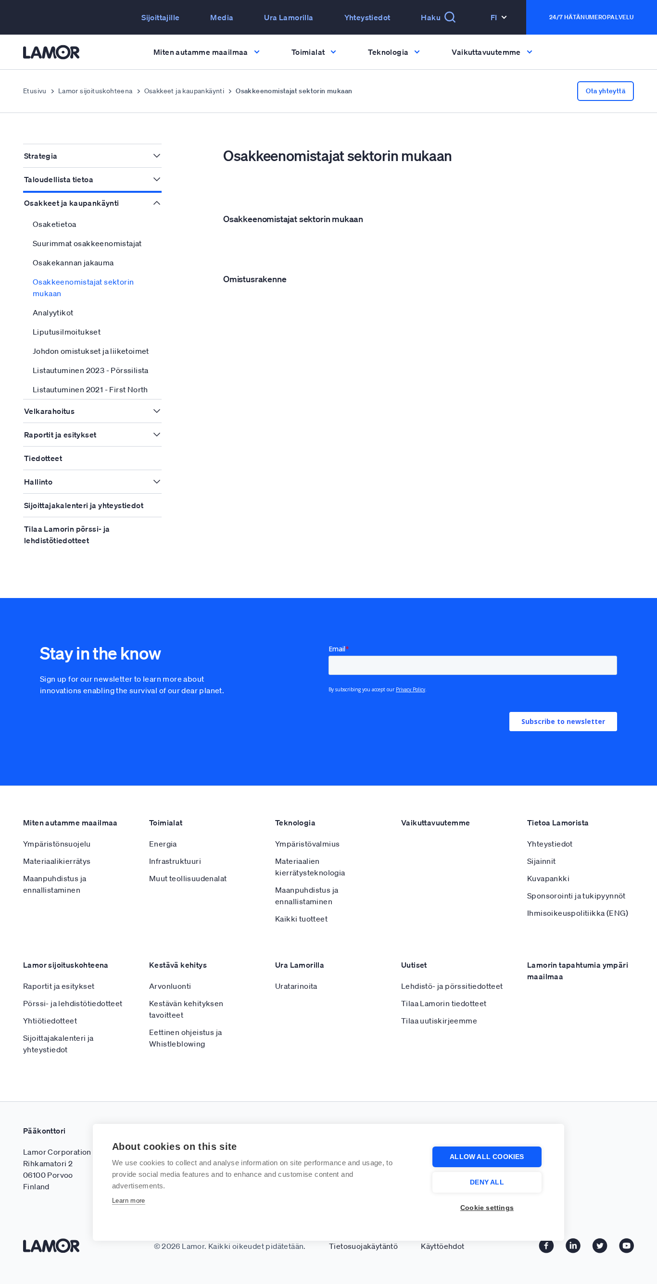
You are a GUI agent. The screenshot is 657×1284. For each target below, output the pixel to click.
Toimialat (166, 822)
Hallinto (38, 481)
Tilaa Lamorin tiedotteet (444, 1003)
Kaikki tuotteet (301, 918)
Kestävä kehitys (178, 965)
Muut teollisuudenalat (188, 878)
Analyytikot (53, 312)
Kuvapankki (548, 878)
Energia (163, 843)
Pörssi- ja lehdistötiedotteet (73, 1003)
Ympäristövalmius (307, 843)
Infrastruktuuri (175, 861)
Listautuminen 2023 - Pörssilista (91, 370)
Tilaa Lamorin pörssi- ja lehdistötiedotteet (67, 534)
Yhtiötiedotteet (50, 1020)
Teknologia (295, 822)
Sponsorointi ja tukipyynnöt (576, 895)
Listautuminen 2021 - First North (90, 389)
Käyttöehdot (442, 1246)
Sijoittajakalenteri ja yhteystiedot (83, 505)
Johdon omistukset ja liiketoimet (91, 351)
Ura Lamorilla (288, 17)
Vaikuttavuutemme (435, 822)
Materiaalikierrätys (57, 861)
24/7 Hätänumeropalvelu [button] (591, 17)
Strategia (41, 156)
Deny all (487, 1182)
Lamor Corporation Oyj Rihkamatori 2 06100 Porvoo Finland (64, 1169)
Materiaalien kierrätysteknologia (310, 866)
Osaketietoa (54, 224)
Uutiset (414, 965)
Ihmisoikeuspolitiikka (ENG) (578, 913)
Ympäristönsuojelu (57, 843)
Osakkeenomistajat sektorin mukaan (83, 287)
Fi (494, 17)
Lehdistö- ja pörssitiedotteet (452, 986)
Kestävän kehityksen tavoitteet (186, 1009)
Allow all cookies (487, 1156)
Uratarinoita (296, 986)
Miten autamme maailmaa (70, 822)
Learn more (128, 1200)
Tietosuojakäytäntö (363, 1246)
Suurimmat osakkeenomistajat (87, 243)
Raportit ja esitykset (60, 434)
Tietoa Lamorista (558, 822)
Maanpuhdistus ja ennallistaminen (54, 884)
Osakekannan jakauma (73, 262)
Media (221, 17)
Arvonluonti (170, 986)
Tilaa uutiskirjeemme (439, 1020)
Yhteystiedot (367, 17)
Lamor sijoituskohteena (95, 91)
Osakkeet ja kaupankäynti (184, 91)
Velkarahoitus (49, 411)
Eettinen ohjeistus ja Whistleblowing (185, 1037)
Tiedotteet (43, 458)
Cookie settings (487, 1207)
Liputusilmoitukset (67, 332)
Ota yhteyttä (605, 91)
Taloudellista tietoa (58, 179)
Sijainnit (541, 861)
